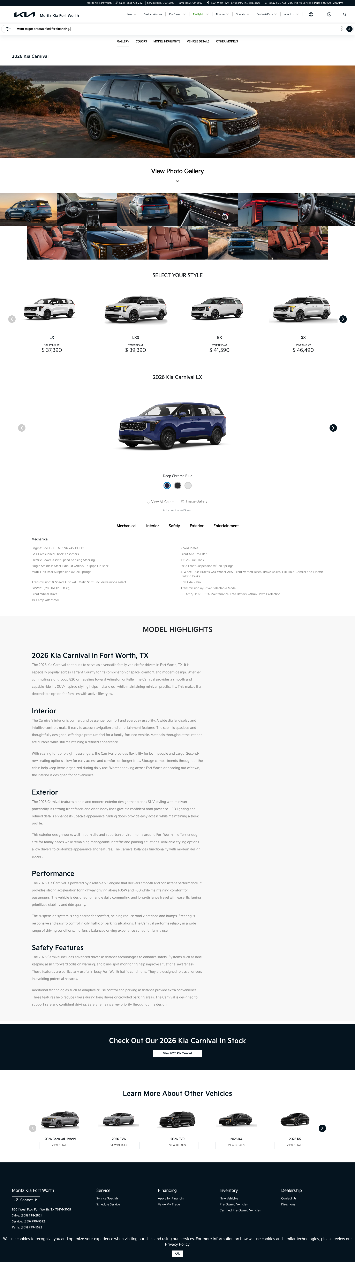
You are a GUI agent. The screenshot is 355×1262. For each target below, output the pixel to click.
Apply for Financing (172, 1198)
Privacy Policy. (177, 1244)
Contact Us (29, 1200)
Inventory (229, 1190)
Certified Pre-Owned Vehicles (240, 1210)
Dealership (291, 1190)
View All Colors (162, 502)
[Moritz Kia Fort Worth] (47, 14)
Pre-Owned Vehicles (234, 1204)
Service (103, 1190)
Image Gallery (196, 501)
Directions (288, 1204)
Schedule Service (108, 1204)
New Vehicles (229, 1198)
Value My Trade (169, 1204)
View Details (60, 1145)
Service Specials (107, 1198)
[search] (344, 15)
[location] (208, 3)
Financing (167, 1190)
